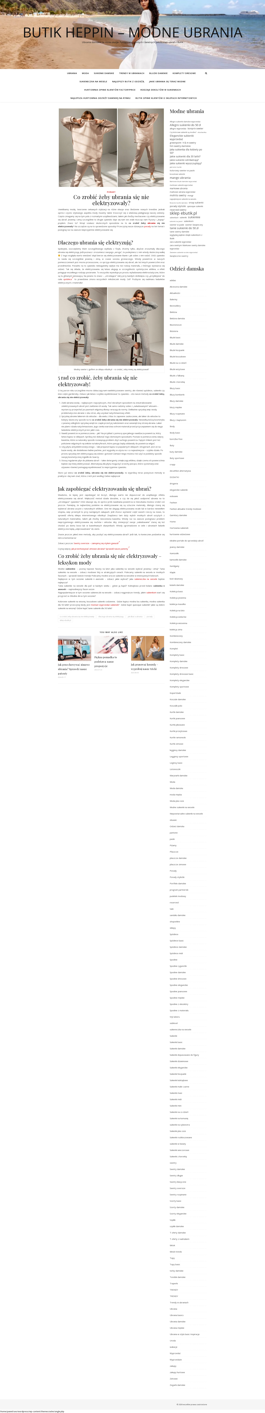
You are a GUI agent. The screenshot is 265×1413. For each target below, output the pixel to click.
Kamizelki (174, 553)
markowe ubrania (178, 188)
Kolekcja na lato (177, 610)
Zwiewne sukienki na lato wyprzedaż (184, 252)
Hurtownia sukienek (179, 528)
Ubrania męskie (177, 1327)
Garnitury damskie (178, 515)
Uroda (173, 1340)
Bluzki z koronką (177, 382)
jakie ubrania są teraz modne (167, 81)
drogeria (174, 483)
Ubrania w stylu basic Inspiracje (185, 1334)
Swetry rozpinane (178, 1194)
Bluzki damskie (158, 73)
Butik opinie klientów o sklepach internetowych (166, 98)
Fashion (173, 502)
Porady (111, 192)
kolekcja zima (176, 629)
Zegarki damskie (177, 1385)
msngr (191, 195)
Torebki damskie (178, 1277)
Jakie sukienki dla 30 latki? (185, 156)
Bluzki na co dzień (178, 362)
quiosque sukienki (195, 206)
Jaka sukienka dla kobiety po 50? (186, 151)
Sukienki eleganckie (179, 1067)
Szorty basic (175, 1200)
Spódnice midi (176, 953)
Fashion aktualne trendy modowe (185, 508)
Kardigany (174, 566)
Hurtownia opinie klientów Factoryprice (110, 89)
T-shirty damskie (178, 1232)
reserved (174, 902)
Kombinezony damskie (180, 642)
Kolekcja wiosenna (178, 623)
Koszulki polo (176, 705)
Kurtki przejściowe (178, 731)
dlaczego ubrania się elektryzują (111, 616)
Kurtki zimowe (176, 743)
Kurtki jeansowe (177, 718)
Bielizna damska (177, 318)
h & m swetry (189, 142)
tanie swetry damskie (179, 231)
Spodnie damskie (178, 972)
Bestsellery (175, 305)
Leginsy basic (176, 762)
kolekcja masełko (178, 604)
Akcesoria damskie (178, 286)
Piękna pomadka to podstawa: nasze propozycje (105, 662)
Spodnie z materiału (179, 1010)
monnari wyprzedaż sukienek (105, 604)
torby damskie (176, 1270)
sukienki (183, 217)
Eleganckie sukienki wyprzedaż (182, 137)
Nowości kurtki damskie (179, 203)
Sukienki (173, 1035)
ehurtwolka (202, 132)
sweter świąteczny (194, 224)
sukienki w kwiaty (178, 1143)
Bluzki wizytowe (177, 369)
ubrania (151, 223)
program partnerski (179, 889)
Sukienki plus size (178, 1131)
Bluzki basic (175, 337)
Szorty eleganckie (178, 1213)
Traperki (174, 1283)
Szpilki (172, 1220)
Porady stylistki (177, 877)
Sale (172, 908)
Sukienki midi (175, 1099)
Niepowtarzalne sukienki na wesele (186, 813)
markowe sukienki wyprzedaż (181, 185)
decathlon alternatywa (180, 470)
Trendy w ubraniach (131, 73)
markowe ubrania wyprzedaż (182, 192)
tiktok (172, 1245)
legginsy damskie (178, 750)
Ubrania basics (177, 1315)
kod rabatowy (176, 578)
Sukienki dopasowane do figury (184, 1054)
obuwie (173, 820)
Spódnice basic (177, 940)
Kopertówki (175, 693)
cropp (172, 464)
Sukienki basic (176, 1042)
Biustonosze (176, 324)
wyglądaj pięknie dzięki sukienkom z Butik (186, 237)
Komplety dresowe (184, 73)
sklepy (173, 927)
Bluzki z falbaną (177, 375)
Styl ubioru (175, 1016)
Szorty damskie (177, 1207)
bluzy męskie (176, 407)
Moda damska (176, 788)
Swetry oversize (177, 1188)
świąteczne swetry (179, 256)
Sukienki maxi (176, 1093)
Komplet (174, 648)
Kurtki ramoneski (178, 737)
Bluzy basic (175, 388)
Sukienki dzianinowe (179, 1061)
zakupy (173, 1366)
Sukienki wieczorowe (179, 1150)
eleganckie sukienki (179, 489)
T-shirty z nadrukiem (179, 1239)
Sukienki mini (175, 1105)
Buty (172, 445)
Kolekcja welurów (178, 616)
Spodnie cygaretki (178, 966)
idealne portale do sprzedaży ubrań (187, 540)
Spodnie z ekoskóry (179, 1004)
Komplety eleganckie (180, 680)
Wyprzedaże (176, 1359)
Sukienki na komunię (179, 1118)
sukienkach (174, 217)
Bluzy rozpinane (177, 413)
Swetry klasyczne (178, 1181)
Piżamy (173, 845)
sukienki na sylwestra (180, 1124)
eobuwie (174, 496)
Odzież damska (177, 826)
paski (172, 839)
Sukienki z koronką (178, 1156)
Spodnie (173, 959)
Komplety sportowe (179, 686)
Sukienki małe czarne (179, 1086)
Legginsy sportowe (179, 756)
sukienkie (194, 217)
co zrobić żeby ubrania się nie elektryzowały (77, 616)
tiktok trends (176, 1251)
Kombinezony (176, 635)
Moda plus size (177, 801)
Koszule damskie (178, 699)
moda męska (176, 794)
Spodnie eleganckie (179, 985)
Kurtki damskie (177, 712)
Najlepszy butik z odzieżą (128, 81)
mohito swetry (178, 195)
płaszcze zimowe (178, 864)
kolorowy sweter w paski (182, 170)
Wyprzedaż (175, 1353)
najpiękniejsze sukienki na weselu (183, 199)
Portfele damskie (178, 883)
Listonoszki (175, 769)
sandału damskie (178, 915)
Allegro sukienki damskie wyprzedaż (185, 121)
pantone (174, 832)
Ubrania (72, 73)
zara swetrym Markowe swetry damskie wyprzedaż (187, 247)
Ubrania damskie (178, 1321)
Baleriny (173, 299)
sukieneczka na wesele (93, 81)
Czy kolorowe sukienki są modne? (183, 132)
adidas (173, 280)
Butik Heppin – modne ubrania (132, 32)
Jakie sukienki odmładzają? (184, 159)
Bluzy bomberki (177, 394)
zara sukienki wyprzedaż (180, 242)
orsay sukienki (196, 202)
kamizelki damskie (178, 559)
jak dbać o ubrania (135, 616)
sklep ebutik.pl (65, 620)
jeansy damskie (177, 547)
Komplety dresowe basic (182, 674)
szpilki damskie (177, 1226)
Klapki (172, 572)
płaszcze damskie (178, 858)
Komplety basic (177, 655)
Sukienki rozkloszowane (181, 1137)
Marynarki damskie (178, 775)
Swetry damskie (177, 1169)
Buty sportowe (177, 458)
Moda (85, 73)
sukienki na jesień (176, 221)
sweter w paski (177, 224)
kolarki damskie (177, 585)
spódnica (67, 279)
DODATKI (174, 477)
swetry (173, 1162)
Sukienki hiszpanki (178, 1074)
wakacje (173, 1347)
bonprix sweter (195, 128)
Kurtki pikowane (177, 724)
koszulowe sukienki (177, 174)
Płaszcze (174, 851)
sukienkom (151, 592)
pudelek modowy (178, 896)
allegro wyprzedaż (178, 128)
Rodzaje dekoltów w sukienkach (161, 89)
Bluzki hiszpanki (177, 350)
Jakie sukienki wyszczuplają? (186, 163)
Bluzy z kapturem (178, 420)
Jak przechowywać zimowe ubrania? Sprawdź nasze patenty (99, 548)
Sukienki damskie (104, 73)
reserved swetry (178, 209)
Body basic (175, 432)
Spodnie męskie (177, 997)
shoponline (175, 921)
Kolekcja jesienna (178, 597)
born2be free (176, 439)
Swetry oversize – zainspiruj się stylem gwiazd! (96, 543)
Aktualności (175, 293)
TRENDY (174, 1289)
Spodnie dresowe (178, 978)
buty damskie (176, 451)
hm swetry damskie (180, 146)
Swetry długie (176, 1175)
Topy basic (175, 1264)
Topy (172, 1258)
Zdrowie (174, 1378)
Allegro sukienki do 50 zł (185, 125)
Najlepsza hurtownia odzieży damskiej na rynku (101, 98)
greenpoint (175, 142)
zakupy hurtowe (177, 1372)
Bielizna (173, 312)
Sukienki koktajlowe (179, 1080)
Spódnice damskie (178, 947)
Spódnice (174, 934)
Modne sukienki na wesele (182, 807)
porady (147, 226)
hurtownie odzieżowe (180, 534)
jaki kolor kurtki (175, 167)
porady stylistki (178, 206)
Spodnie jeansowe (178, 991)
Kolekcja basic (176, 591)
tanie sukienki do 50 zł (184, 228)
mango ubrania (180, 177)
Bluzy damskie (176, 401)
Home (173, 521)
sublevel (174, 1023)
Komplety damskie (178, 661)
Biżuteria (174, 331)
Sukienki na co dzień (179, 1112)
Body (172, 426)
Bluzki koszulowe (178, 356)
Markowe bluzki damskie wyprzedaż (183, 181)
